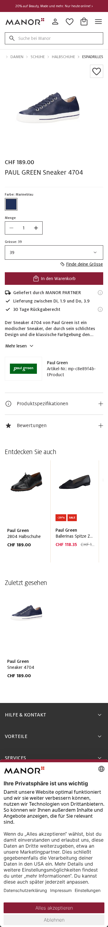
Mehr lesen (16, 346)
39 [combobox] (12, 252)
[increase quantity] (36, 228)
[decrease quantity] (11, 228)
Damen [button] (16, 57)
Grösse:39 (13, 242)
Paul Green (57, 362)
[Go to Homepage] (25, 21)
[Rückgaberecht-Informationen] (100, 309)
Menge (10, 218)
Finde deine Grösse (84, 264)
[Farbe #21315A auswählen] (11, 204)
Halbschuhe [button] (63, 57)
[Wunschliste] (96, 71)
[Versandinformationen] (100, 293)
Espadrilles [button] (92, 57)
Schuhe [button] (38, 57)
